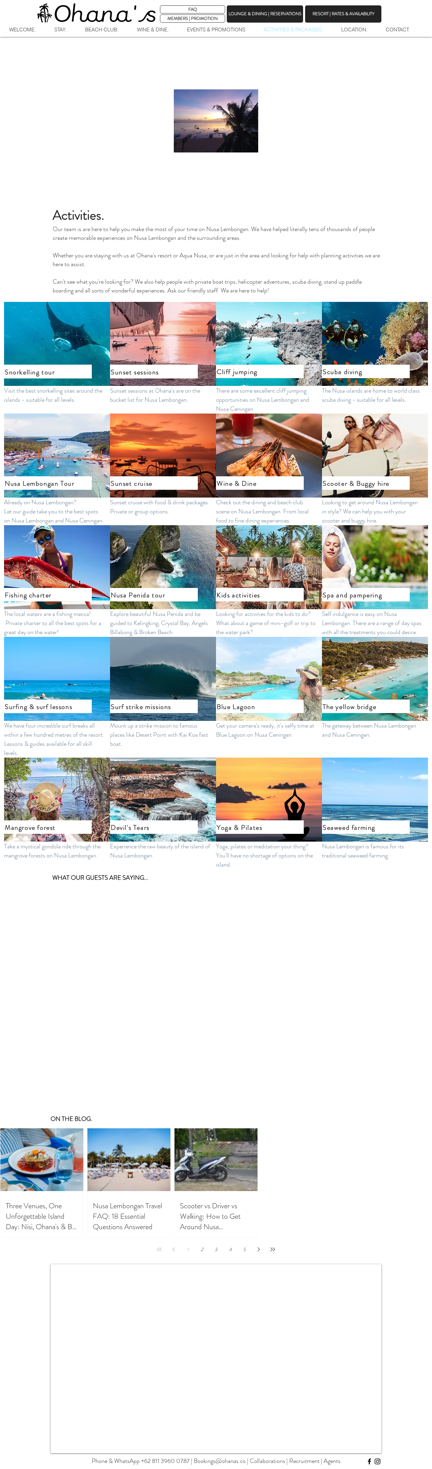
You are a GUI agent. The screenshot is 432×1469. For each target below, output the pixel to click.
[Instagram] (377, 1461)
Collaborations (267, 1461)
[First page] (159, 1249)
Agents (332, 1461)
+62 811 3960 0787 (165, 1461)
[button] (192, 19)
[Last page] (273, 1249)
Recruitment (304, 1461)
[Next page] (258, 1249)
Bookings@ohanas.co (220, 1461)
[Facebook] (369, 1461)
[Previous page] (173, 1249)
